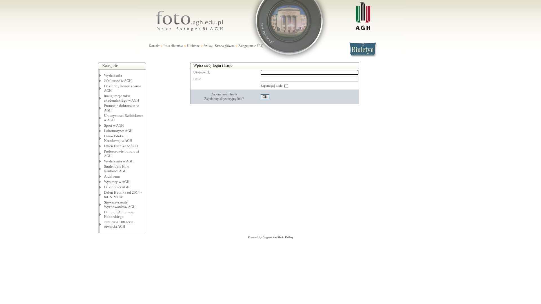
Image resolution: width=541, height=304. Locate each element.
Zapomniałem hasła (224, 94)
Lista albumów (173, 46)
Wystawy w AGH (116, 182)
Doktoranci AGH (116, 187)
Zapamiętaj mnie (272, 86)
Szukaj (207, 46)
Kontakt (154, 46)
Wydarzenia (113, 75)
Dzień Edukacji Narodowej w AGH (118, 138)
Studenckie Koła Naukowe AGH (116, 168)
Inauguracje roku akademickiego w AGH (121, 98)
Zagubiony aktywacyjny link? (224, 99)
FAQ (260, 46)
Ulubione (193, 46)
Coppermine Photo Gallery (278, 237)
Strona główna (224, 46)
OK (265, 97)
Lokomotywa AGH (118, 131)
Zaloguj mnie (247, 46)
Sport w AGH (114, 125)
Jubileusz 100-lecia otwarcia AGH (119, 224)
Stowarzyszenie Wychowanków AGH (120, 204)
